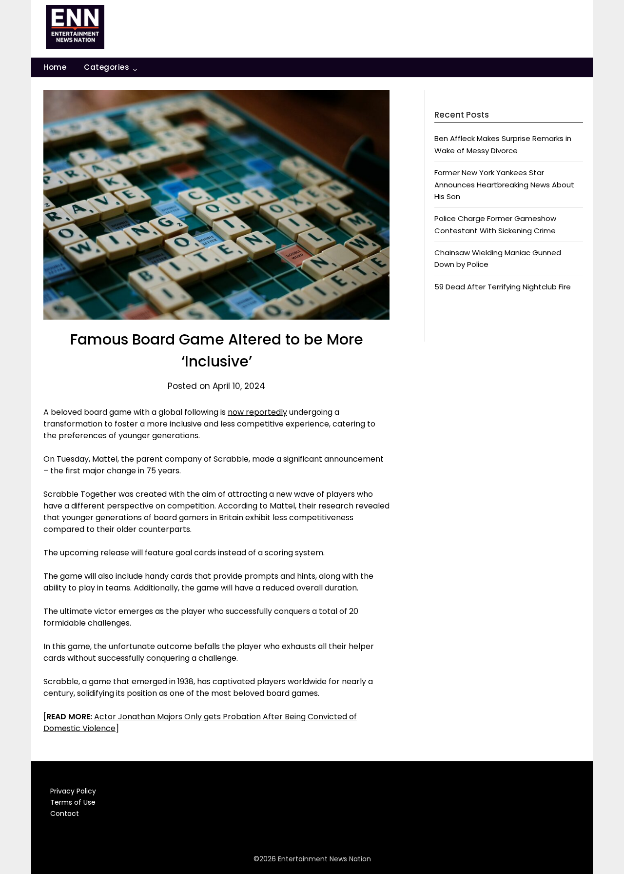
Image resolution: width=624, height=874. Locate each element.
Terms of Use (73, 802)
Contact (64, 813)
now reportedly (257, 412)
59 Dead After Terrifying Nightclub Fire (502, 287)
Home (54, 67)
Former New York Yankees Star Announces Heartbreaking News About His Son (504, 184)
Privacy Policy (73, 791)
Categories (106, 67)
